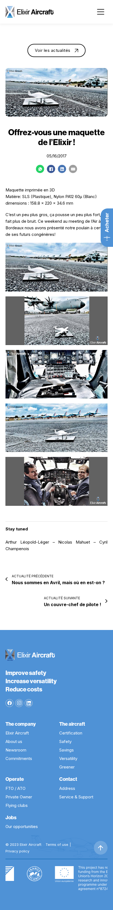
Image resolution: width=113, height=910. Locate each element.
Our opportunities (21, 826)
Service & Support (76, 796)
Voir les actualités (52, 50)
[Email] (73, 169)
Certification (70, 733)
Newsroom (15, 750)
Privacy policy (17, 851)
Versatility (68, 758)
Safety (65, 741)
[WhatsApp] (40, 169)
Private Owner (18, 796)
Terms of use (57, 844)
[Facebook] (51, 169)
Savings (66, 750)
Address (67, 788)
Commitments (18, 758)
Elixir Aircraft (17, 733)
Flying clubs (16, 805)
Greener (67, 767)
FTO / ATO (15, 788)
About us (13, 741)
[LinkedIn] (62, 169)
